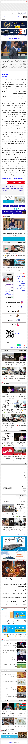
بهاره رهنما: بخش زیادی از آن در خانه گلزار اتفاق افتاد (13, 593)
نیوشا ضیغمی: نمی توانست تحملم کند (16, 590)
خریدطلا (8, 202)
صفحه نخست (25, 35)
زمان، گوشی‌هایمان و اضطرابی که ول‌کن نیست (20, 288)
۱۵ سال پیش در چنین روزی (12, 307)
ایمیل (25, 470)
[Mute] (6, 229)
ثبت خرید (14, 239)
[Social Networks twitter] (16, 209)
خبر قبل (7, 206)
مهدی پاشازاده (18, 347)
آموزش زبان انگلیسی (12, 320)
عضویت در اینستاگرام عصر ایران (12, 302)
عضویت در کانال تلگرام (18, 178)
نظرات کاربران (14, 206)
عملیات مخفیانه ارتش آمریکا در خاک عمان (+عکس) (14, 604)
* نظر (25, 475)
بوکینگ (21, 497)
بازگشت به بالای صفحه (20, 534)
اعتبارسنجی (25, 497)
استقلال (11, 347)
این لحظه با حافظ (12, 311)
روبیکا (10, 178)
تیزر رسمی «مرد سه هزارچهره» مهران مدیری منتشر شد (13, 601)
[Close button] (27, 730)
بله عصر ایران (5, 178)
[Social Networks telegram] (14, 209)
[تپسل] (3, 216)
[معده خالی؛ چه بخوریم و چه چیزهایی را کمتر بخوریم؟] (14, 569)
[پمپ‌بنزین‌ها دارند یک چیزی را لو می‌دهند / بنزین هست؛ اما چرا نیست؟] (8, 279)
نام (25, 466)
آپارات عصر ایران (13, 325)
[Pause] (4, 229)
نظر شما (24, 464)
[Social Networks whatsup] (18, 209)
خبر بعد (21, 206)
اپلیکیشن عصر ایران (19, 333)
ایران (14, 347)
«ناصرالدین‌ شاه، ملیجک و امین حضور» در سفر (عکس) (13, 597)
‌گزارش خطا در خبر (24, 345)
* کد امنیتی (24, 486)
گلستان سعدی (12, 316)
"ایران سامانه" (11, 742)
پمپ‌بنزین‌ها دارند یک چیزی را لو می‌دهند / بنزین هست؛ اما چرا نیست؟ (8, 285)
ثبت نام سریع (9, 737)
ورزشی (21, 35)
